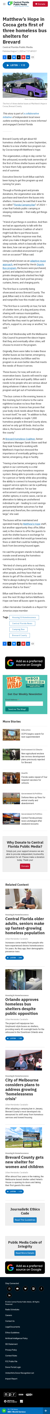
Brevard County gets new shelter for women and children (24, 1162)
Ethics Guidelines (12, 1333)
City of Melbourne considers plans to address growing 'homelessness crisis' (22, 1089)
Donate (41, 4)
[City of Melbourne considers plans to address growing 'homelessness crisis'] (23, 1060)
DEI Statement (11, 1344)
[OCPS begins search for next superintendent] (11, 735)
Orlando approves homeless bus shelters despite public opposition (22, 1006)
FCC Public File (11, 1362)
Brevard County (19, 635)
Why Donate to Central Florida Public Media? (25, 844)
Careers (8, 1315)
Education (26, 730)
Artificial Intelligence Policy (16, 1338)
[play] (4, 1410)
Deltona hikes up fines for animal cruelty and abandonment (33, 800)
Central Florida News (22, 623)
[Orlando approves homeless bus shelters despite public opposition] (23, 979)
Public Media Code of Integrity (25, 1244)
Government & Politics (31, 793)
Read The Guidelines (25, 1219)
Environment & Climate (31, 749)
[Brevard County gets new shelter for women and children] (23, 1137)
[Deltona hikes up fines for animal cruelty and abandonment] (11, 798)
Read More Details (25, 1252)
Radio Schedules (12, 1310)
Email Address (12, 699)
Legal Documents (12, 1327)
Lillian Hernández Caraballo (16, 939)
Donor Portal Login (13, 1367)
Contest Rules (11, 1356)
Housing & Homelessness (24, 617)
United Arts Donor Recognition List (19, 1373)
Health (24, 773)
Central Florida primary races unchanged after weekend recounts (31, 821)
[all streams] (46, 1410)
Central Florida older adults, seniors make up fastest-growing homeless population (25, 925)
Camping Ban (18, 629)
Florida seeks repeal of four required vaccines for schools (34, 780)
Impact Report (11, 1379)
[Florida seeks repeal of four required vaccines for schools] (11, 778)
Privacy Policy (11, 1350)
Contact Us (10, 1321)
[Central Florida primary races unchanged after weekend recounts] (11, 819)
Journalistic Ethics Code (25, 1211)
